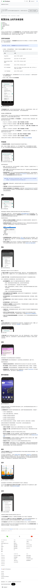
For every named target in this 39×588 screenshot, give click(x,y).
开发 (9, 15)
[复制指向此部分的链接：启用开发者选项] (11, 38)
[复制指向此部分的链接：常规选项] (7, 142)
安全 (2, 544)
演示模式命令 (23, 173)
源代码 (2, 546)
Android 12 (3, 563)
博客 (2, 549)
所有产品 (2, 578)
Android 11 (3, 565)
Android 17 (3, 555)
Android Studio (4, 4)
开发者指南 (15, 557)
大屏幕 (27, 541)
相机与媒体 (15, 546)
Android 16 (3, 557)
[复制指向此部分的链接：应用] (5, 491)
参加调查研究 (28, 560)
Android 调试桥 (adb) (25, 213)
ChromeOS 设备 (29, 544)
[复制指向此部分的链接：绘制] (5, 342)
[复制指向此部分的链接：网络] (5, 247)
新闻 (2, 548)
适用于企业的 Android (4, 543)
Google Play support (29, 558)
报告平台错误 (28, 555)
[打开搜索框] (25, 1)
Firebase (2, 574)
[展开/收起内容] (5, 22)
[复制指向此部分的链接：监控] (5, 462)
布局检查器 (22, 238)
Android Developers (4, 15)
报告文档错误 (28, 557)
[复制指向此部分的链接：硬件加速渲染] (10, 374)
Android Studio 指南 (17, 555)
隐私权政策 (15, 548)
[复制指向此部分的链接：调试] (5, 195)
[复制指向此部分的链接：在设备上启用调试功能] (12, 113)
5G (14, 549)
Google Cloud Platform (5, 576)
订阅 (13, 584)
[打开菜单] (2, 1)
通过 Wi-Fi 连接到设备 (28, 137)
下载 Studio (15, 560)
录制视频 (18, 324)
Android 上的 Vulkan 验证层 (30, 242)
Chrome (2, 573)
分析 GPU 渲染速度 (16, 486)
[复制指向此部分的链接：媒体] (5, 449)
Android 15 (3, 558)
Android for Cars (29, 546)
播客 (2, 551)
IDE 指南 (18, 15)
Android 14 (3, 560)
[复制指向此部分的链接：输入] (5, 320)
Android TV (28, 548)
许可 (6, 581)
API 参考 (15, 558)
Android (2, 541)
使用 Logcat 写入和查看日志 (31, 313)
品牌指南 (9, 581)
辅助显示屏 (21, 370)
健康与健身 (15, 544)
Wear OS (27, 543)
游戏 (14, 541)
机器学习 (15, 543)
